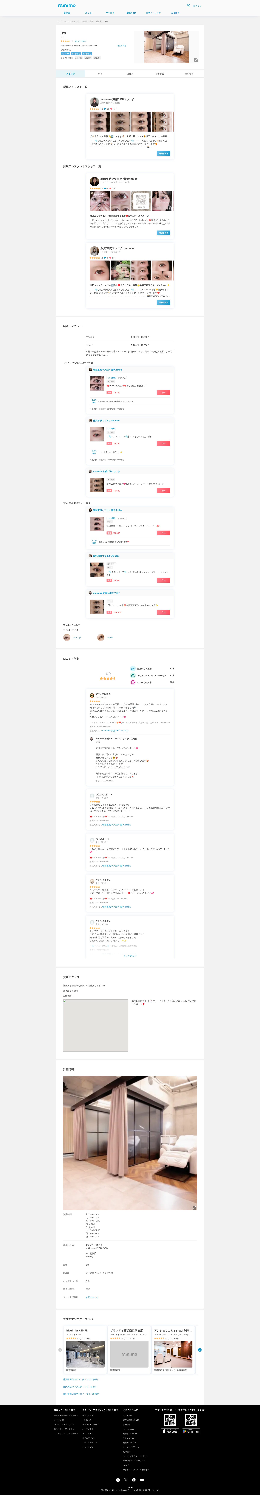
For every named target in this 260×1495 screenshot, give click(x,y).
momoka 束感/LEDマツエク (106, 471)
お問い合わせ (92, 1297)
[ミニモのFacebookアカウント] (134, 1480)
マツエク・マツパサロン (64, 1424)
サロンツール (128, 1438)
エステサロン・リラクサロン (66, 1433)
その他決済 (91, 1253)
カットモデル (87, 1447)
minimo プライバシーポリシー (135, 1456)
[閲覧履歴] (188, 5)
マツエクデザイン (89, 1442)
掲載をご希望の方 (130, 1433)
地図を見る (121, 45)
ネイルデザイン (88, 1438)
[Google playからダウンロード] (191, 1431)
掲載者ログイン (129, 1442)
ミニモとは (127, 1415)
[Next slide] (200, 1350)
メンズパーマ (87, 1433)
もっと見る (129, 955)
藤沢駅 (99, 21)
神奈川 (84, 21)
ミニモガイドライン (131, 1447)
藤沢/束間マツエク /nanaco (106, 420)
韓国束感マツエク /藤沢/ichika (107, 369)
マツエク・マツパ (71, 21)
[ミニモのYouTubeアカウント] (142, 1480)
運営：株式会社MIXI (131, 1420)
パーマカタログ (88, 1429)
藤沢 (91, 21)
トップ (58, 21)
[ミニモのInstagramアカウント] (118, 1480)
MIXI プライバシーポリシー (134, 1460)
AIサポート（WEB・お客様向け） (136, 1469)
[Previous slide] (60, 1350)
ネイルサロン (59, 1420)
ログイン (197, 5)
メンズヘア (86, 1420)
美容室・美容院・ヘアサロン (66, 1415)
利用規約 (126, 1451)
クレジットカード (94, 1244)
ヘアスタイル (87, 1415)
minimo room (128, 1429)
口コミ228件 (80, 41)
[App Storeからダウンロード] (170, 1431)
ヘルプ (125, 1465)
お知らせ (126, 1424)
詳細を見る (163, 153)
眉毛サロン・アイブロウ (64, 1429)
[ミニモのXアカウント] (125, 1480)
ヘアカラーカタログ (90, 1424)
